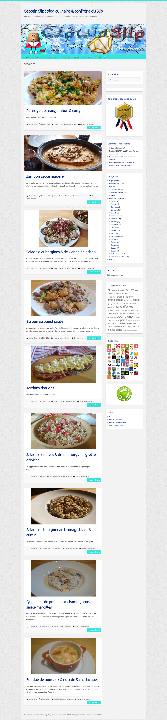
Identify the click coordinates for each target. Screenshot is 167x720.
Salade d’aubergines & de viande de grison (61, 251)
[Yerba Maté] (127, 349)
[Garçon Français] (123, 365)
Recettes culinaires (70, 124)
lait (137, 310)
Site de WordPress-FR (117, 426)
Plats (61, 124)
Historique (66, 57)
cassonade (111, 294)
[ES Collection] (114, 365)
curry (126, 300)
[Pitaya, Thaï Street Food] (114, 357)
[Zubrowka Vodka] (109, 373)
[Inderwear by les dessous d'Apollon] (136, 361)
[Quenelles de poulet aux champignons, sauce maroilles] (63, 578)
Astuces (114, 204)
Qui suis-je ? (38, 57)
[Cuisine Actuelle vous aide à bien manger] (127, 345)
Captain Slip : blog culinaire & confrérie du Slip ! (64, 10)
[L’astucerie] (123, 361)
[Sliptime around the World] (127, 365)
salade (110, 327)
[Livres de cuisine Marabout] (131, 349)
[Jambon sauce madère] (63, 153)
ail (109, 290)
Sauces (114, 248)
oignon (130, 316)
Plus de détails (94, 127)
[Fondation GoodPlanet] (123, 373)
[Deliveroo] (131, 353)
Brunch (56, 401)
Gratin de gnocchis (126, 166)
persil (123, 320)
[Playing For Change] (127, 373)
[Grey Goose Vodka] (131, 369)
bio (136, 290)
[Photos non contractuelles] (123, 349)
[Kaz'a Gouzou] (136, 373)
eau (130, 300)
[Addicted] (109, 365)
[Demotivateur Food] (136, 345)
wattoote (112, 166)
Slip (110, 260)
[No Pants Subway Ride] (136, 365)
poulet (114, 324)
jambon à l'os (119, 310)
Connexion (113, 417)
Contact (102, 57)
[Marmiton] (123, 345)
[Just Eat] (127, 353)
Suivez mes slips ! (52, 57)
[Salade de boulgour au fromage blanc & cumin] (63, 506)
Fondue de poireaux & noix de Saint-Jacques (62, 679)
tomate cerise (114, 329)
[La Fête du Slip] (131, 365)
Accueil (27, 57)
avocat (114, 290)
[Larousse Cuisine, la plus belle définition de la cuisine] (136, 349)
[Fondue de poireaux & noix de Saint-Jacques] (63, 656)
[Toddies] (127, 369)
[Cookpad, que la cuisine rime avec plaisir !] (131, 345)
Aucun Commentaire (87, 124)
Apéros (113, 201)
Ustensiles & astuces (118, 257)
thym (129, 327)
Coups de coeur (59, 196)
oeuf (120, 316)
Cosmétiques (115, 189)
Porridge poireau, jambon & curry (53, 110)
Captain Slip (33, 124)
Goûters (114, 227)
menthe (110, 313)
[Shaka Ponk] (114, 376)
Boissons (114, 210)
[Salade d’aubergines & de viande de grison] (63, 228)
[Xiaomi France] (109, 376)
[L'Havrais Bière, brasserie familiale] (118, 357)
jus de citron (129, 310)
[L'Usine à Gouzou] (131, 373)
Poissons (114, 242)
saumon (117, 327)
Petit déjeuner (116, 236)
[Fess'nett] (118, 369)
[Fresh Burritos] (109, 357)
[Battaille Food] (118, 349)
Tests (113, 195)
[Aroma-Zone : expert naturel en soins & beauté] (131, 357)
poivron (130, 320)
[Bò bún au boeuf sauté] (63, 298)
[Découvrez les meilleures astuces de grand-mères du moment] (109, 361)
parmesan (115, 320)
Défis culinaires (116, 216)
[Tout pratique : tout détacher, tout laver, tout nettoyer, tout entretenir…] (127, 361)
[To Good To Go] (109, 353)
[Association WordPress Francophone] (118, 373)
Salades (74, 268)
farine (136, 299)
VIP (94, 57)
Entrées (67, 196)
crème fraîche (125, 296)
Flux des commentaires (117, 423)
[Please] (136, 353)
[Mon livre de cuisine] (114, 349)
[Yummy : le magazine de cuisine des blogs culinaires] (114, 345)
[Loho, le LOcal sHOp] (127, 357)
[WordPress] (114, 373)
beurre (129, 290)
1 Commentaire (79, 338)
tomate (136, 326)
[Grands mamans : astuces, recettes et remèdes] (114, 361)
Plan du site (86, 57)
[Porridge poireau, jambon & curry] (63, 88)
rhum (135, 324)
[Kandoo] (123, 369)
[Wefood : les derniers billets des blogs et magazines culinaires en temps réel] (109, 345)
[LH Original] (123, 357)
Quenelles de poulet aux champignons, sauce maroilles (58, 604)
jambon (110, 310)
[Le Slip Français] (131, 361)
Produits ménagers (117, 192)
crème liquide (115, 299)
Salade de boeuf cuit (126, 163)
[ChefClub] (109, 349)
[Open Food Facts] (114, 353)
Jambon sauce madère (45, 176)
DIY (110, 186)
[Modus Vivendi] (118, 365)
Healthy (56, 124)
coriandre (132, 294)
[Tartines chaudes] (63, 364)
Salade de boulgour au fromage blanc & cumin (58, 532)
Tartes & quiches (117, 254)
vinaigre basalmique (130, 330)
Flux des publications (116, 420)
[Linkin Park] (118, 376)
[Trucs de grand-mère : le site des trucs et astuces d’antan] (118, 361)
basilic (121, 290)
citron (125, 293)
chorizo (118, 294)
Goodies (75, 57)
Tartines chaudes (40, 387)
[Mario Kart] (123, 376)
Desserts (114, 219)
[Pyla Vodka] (136, 369)
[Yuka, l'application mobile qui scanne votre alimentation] (118, 353)
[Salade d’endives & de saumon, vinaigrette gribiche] (63, 431)
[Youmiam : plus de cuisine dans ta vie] (118, 345)
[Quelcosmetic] (136, 357)
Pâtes (113, 233)
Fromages (114, 225)
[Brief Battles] (114, 369)
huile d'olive (124, 306)
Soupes (114, 251)
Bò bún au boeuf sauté (44, 321)
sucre (124, 326)
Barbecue (114, 207)
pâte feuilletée (124, 323)
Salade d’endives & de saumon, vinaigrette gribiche (61, 457)
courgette (111, 297)
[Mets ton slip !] (109, 369)
